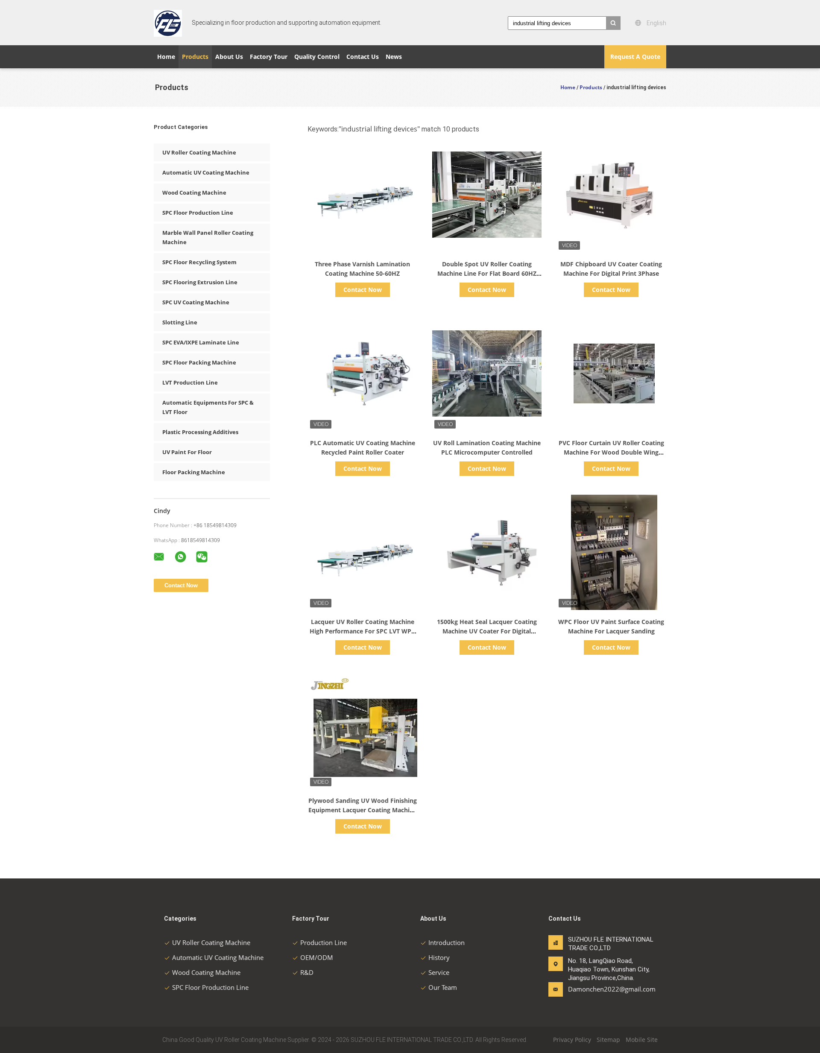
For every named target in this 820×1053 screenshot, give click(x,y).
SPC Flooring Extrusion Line (199, 282)
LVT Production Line (190, 382)
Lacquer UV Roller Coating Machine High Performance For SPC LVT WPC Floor (362, 631)
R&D (306, 972)
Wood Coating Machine (194, 192)
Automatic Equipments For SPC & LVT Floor (208, 407)
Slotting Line (179, 322)
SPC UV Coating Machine (195, 302)
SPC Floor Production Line (197, 212)
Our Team (442, 987)
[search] (613, 23)
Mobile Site (642, 1039)
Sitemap (608, 1039)
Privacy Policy (572, 1039)
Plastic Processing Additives (200, 432)
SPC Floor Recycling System (199, 262)
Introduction (446, 942)
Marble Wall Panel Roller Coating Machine (207, 237)
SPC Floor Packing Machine (199, 362)
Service (438, 972)
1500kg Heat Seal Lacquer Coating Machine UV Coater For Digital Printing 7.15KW (487, 631)
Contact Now (362, 290)
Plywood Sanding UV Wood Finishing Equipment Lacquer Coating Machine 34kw (362, 809)
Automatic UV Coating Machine (205, 172)
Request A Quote (635, 57)
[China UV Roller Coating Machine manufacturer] (168, 22)
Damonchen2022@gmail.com (595, 989)
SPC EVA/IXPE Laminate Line (200, 342)
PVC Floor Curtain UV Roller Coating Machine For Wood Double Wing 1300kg (611, 452)
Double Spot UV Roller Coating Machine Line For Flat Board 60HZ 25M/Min (486, 273)
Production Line (323, 942)
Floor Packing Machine (193, 472)
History (439, 957)
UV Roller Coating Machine (199, 152)
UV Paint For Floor (187, 452)
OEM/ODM (316, 957)
